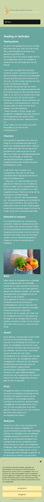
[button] (40, 461)
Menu (9, 22)
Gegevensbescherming (19, 499)
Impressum (30, 499)
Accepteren (22, 488)
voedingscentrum (10, 130)
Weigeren (22, 494)
